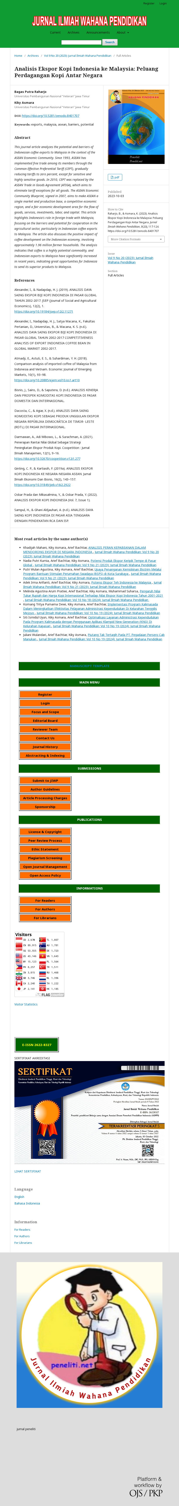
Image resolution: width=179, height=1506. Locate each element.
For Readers (22, 1230)
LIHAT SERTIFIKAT (27, 1171)
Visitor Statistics (26, 1004)
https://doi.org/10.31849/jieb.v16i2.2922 (42, 485)
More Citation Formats (126, 239)
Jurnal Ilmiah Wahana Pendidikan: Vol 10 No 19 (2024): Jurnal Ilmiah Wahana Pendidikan (98, 613)
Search (110, 42)
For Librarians (23, 1243)
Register (149, 3)
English (19, 1197)
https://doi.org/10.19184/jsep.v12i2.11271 (43, 311)
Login (163, 3)
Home (18, 56)
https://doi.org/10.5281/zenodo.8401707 (50, 116)
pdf (116, 177)
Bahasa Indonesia (27, 1203)
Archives (73, 32)
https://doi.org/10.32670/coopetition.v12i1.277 (47, 459)
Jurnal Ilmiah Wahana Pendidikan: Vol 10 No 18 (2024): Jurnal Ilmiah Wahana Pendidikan (87, 600)
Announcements (98, 32)
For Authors (22, 1236)
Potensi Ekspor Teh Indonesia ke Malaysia (121, 582)
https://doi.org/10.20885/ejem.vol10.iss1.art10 (47, 380)
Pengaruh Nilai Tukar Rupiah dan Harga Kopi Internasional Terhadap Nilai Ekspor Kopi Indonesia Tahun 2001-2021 (93, 593)
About (121, 32)
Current (55, 32)
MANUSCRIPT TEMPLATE (89, 666)
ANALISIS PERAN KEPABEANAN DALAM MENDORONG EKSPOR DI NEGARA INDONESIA (84, 549)
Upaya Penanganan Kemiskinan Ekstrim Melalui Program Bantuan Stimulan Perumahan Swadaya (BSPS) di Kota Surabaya (92, 571)
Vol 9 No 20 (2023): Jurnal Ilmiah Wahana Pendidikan (77, 56)
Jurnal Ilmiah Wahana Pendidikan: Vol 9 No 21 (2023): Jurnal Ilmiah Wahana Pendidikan (95, 565)
